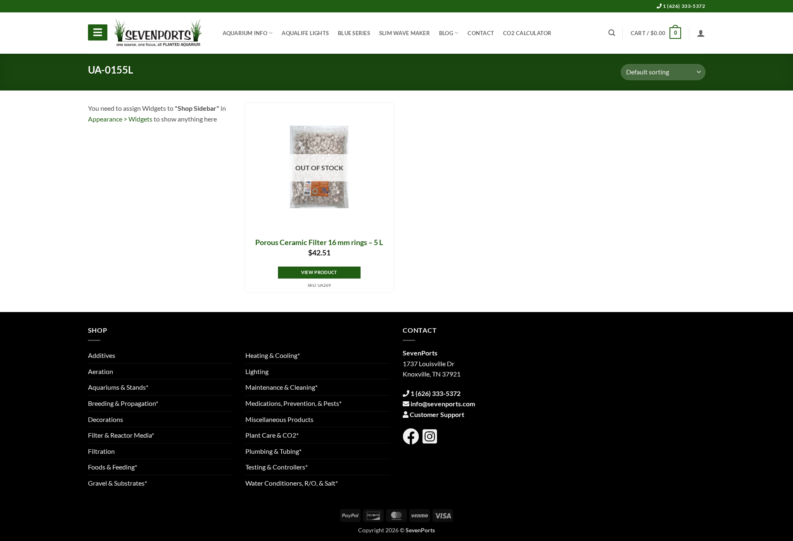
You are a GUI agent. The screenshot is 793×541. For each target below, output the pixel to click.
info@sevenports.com (443, 404)
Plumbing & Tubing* (273, 451)
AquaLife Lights (305, 33)
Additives (101, 355)
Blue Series (354, 33)
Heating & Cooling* (272, 355)
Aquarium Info (245, 33)
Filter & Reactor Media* (121, 435)
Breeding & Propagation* (123, 403)
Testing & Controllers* (276, 467)
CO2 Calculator (527, 33)
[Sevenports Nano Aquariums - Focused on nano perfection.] (158, 33)
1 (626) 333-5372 (683, 6)
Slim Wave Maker (404, 33)
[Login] (701, 33)
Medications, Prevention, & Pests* (293, 403)
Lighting (256, 371)
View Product (319, 272)
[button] (656, 33)
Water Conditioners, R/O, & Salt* (291, 483)
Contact (481, 33)
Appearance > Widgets (120, 119)
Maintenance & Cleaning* (281, 387)
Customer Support (437, 414)
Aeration (100, 371)
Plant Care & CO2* (272, 435)
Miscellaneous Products (279, 419)
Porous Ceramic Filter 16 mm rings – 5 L (319, 242)
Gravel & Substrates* (117, 483)
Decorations (105, 419)
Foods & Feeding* (112, 467)
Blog (446, 33)
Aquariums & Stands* (118, 387)
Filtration (101, 451)
